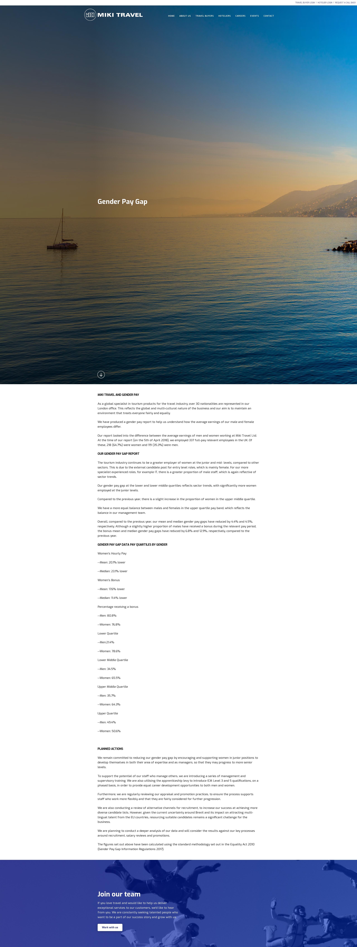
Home (171, 16)
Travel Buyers (205, 16)
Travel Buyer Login (305, 2)
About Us (185, 16)
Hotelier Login (325, 2)
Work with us (110, 927)
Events (254, 16)
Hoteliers (224, 16)
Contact (269, 16)
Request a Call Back (345, 2)
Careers (240, 16)
